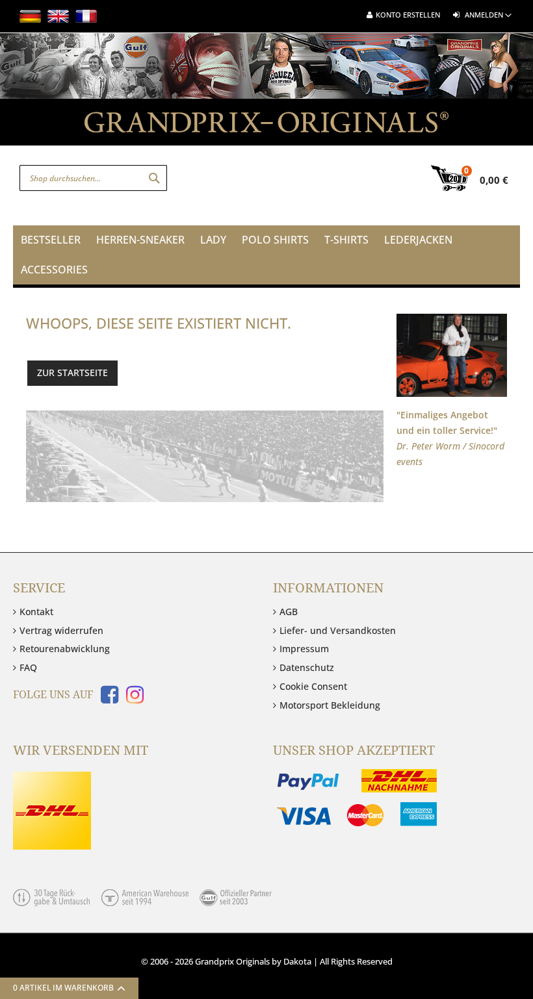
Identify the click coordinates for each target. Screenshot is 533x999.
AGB (289, 611)
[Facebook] (107, 698)
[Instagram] (132, 698)
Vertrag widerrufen (61, 630)
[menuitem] (50, 240)
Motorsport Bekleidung (330, 705)
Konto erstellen (408, 14)
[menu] (266, 255)
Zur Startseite (72, 372)
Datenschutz (307, 667)
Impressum (304, 648)
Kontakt (36, 611)
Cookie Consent (313, 686)
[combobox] (93, 178)
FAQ (28, 667)
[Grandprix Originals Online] (266, 129)
